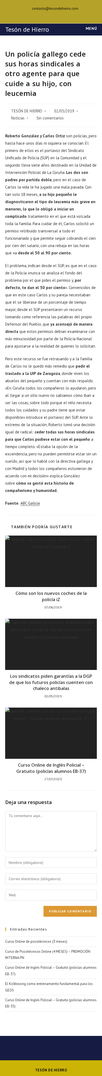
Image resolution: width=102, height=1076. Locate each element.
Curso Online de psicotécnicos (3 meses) (36, 941)
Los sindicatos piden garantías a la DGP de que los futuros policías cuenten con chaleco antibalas (51, 682)
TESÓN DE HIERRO (26, 111)
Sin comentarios (50, 118)
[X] (45, 14)
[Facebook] (52, 14)
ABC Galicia (30, 503)
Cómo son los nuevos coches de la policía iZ (51, 596)
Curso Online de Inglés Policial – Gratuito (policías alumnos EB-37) (51, 768)
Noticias (17, 118)
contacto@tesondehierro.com (55, 8)
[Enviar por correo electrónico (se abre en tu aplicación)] (57, 14)
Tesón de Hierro (27, 29)
